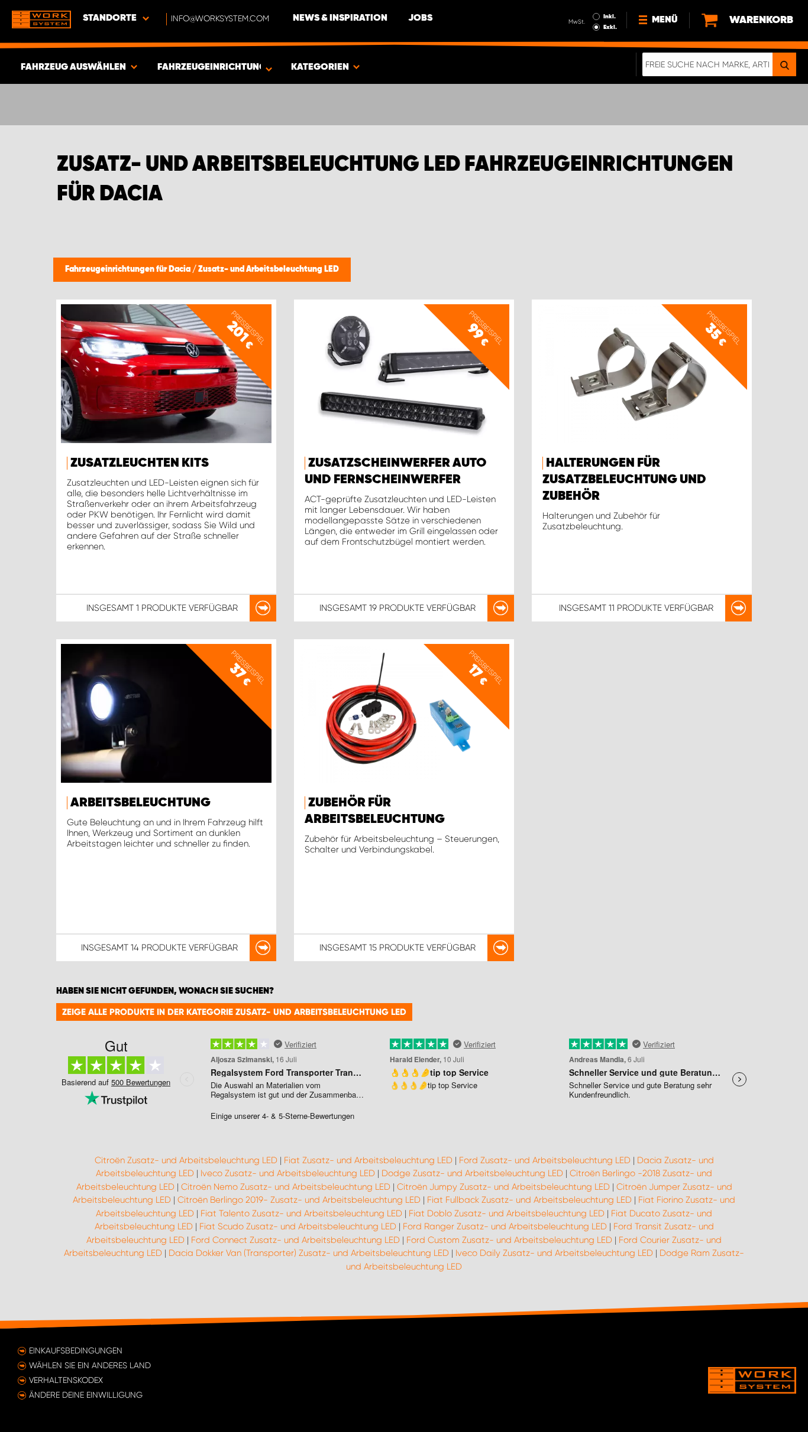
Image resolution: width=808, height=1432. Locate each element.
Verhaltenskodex (66, 1380)
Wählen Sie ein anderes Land (90, 1365)
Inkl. (609, 16)
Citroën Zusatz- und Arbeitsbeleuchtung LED (186, 1160)
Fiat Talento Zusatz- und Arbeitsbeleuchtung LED (301, 1213)
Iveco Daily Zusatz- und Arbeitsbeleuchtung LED (554, 1253)
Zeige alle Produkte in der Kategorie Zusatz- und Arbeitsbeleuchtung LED (234, 1012)
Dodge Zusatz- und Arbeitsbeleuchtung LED (472, 1173)
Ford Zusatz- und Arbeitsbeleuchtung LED (545, 1160)
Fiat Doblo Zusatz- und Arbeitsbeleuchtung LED (507, 1213)
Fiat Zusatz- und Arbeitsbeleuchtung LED (368, 1160)
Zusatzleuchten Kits (139, 463)
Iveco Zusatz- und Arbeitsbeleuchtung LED (288, 1173)
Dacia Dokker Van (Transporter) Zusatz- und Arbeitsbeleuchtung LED (309, 1253)
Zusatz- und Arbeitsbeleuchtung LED (268, 269)
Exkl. (610, 27)
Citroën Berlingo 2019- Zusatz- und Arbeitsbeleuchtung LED (299, 1200)
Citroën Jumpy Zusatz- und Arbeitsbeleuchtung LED (503, 1187)
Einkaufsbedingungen (75, 1350)
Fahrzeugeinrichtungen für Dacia (128, 269)
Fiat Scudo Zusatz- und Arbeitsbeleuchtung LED (297, 1226)
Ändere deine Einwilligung (86, 1395)
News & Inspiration (340, 18)
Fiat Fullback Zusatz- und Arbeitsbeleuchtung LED (529, 1200)
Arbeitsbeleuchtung (140, 802)
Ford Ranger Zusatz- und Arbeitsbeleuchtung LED (505, 1226)
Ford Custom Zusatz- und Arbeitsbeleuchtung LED (509, 1240)
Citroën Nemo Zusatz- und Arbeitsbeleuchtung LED (285, 1187)
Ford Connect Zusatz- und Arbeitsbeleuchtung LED (295, 1240)
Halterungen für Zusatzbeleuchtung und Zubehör (624, 480)
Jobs (420, 18)
